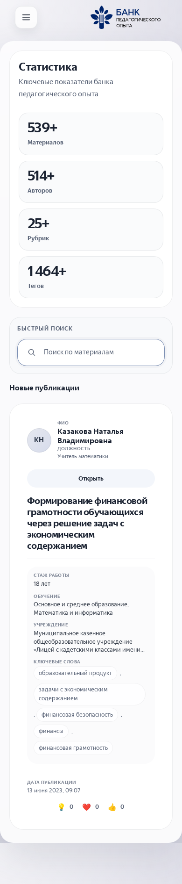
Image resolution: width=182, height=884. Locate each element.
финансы (51, 730)
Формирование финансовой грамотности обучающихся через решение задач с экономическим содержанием (87, 523)
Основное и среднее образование (80, 604)
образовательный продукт (75, 672)
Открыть (91, 478)
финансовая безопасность (77, 714)
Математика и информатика (73, 612)
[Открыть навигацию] (26, 17)
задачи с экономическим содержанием (73, 694)
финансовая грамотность (73, 747)
